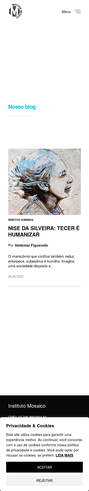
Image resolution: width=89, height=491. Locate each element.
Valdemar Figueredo (31, 244)
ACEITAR (44, 467)
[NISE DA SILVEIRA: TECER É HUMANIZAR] (44, 182)
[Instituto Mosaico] (15, 11)
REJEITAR (44, 480)
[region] (44, 454)
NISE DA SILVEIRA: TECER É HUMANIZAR (44, 231)
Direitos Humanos (20, 220)
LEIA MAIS (64, 455)
